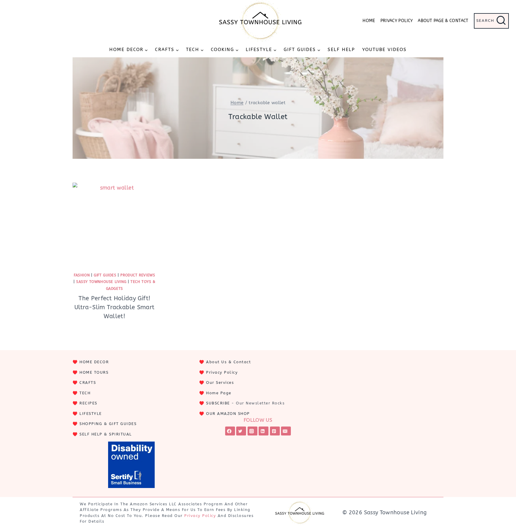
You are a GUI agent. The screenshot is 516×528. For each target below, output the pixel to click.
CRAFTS (87, 382)
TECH (84, 393)
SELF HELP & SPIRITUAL (105, 434)
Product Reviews (137, 275)
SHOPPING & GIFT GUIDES (107, 423)
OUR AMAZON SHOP (228, 413)
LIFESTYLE (90, 413)
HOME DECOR (94, 362)
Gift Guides (105, 275)
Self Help (341, 49)
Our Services (220, 382)
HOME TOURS (93, 372)
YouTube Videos (384, 49)
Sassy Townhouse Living (101, 282)
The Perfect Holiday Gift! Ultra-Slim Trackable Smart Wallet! (114, 307)
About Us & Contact (228, 362)
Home (369, 20)
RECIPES (88, 403)
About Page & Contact (443, 20)
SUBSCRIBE (218, 403)
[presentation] (114, 225)
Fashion (82, 275)
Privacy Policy (396, 20)
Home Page (218, 393)
